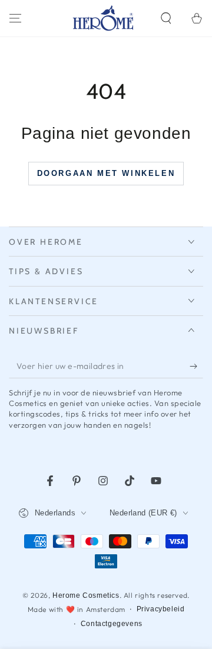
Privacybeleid (161, 609)
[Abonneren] (196, 367)
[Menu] (15, 18)
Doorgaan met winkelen (106, 173)
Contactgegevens (112, 624)
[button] (166, 18)
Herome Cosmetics (86, 595)
